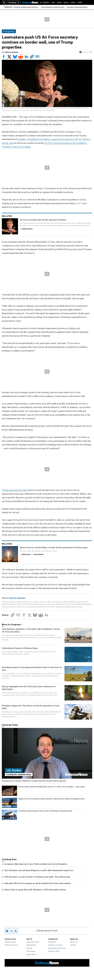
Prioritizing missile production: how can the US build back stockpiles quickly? (45, 811)
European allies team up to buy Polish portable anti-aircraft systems (35, 863)
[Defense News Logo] (30, 2)
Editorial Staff (53, 951)
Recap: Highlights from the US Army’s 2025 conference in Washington (29, 687)
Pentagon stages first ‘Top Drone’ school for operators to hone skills (30, 707)
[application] (47, 753)
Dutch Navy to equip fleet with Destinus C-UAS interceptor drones (35, 889)
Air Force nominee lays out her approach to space (43, 219)
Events (29, 948)
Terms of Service (11, 945)
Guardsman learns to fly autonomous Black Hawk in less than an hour (32, 668)
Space (66, 2)
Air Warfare (44, 2)
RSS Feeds (30, 951)
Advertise (52, 941)
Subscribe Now (32, 941)
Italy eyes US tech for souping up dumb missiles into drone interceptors (37, 883)
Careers (73, 945)
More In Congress (11, 624)
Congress (8, 31)
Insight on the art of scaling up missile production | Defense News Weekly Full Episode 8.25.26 (51, 799)
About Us (74, 941)
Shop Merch (31, 954)
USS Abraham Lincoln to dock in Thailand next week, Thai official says (37, 876)
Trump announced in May (14, 490)
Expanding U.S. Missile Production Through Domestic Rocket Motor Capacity (34, 780)
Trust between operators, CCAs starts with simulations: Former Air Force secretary (31, 630)
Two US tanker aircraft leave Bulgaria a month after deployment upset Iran (38, 870)
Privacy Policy (10, 941)
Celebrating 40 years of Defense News (20, 648)
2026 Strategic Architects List (52, 7)
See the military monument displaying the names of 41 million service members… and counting (51, 787)
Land (53, 2)
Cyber (72, 2)
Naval (59, 2)
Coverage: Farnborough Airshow (25, 7)
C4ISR (79, 2)
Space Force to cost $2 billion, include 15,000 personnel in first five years (54, 547)
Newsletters (31, 945)
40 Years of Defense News (77, 7)
